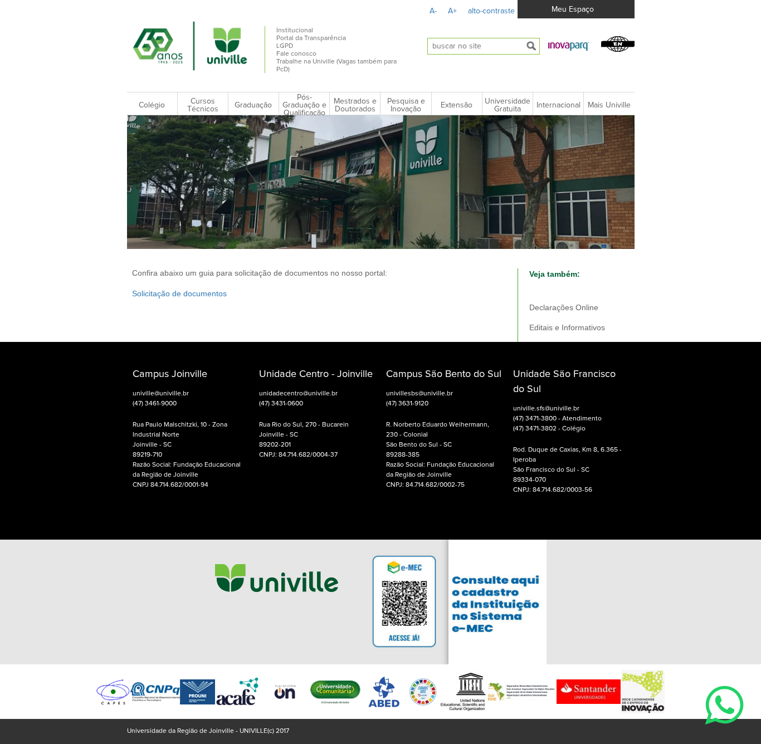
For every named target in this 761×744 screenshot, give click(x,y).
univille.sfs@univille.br (546, 408)
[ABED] (384, 692)
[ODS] (423, 691)
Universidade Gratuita (507, 105)
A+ (452, 11)
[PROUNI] (197, 691)
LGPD (284, 46)
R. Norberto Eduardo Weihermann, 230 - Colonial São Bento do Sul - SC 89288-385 (437, 440)
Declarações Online (563, 307)
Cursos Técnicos (202, 105)
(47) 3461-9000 (155, 403)
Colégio (152, 105)
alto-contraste (491, 11)
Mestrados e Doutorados (355, 105)
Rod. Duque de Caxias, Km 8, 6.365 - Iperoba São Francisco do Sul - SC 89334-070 (567, 465)
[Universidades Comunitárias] (285, 692)
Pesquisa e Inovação (406, 105)
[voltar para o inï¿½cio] (190, 46)
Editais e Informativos (567, 327)
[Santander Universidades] (587, 691)
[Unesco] (463, 691)
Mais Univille (609, 105)
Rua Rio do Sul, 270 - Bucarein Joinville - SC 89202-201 (304, 435)
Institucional (294, 30)
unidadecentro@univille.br (298, 393)
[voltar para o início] (276, 602)
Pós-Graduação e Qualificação (304, 105)
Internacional (558, 105)
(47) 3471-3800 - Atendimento (557, 418)
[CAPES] (112, 691)
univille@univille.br (161, 393)
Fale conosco (296, 54)
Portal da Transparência (311, 38)
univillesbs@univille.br (419, 393)
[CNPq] (155, 692)
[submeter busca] (531, 46)
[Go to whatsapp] (724, 731)
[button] (568, 46)
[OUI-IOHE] (521, 692)
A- (433, 11)
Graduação (253, 105)
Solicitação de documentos (179, 293)
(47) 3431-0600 (281, 403)
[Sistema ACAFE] (237, 691)
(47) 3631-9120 (407, 403)
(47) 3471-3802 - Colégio (549, 428)
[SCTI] (643, 691)
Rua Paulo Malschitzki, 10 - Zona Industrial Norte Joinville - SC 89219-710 (180, 440)
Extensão (456, 105)
